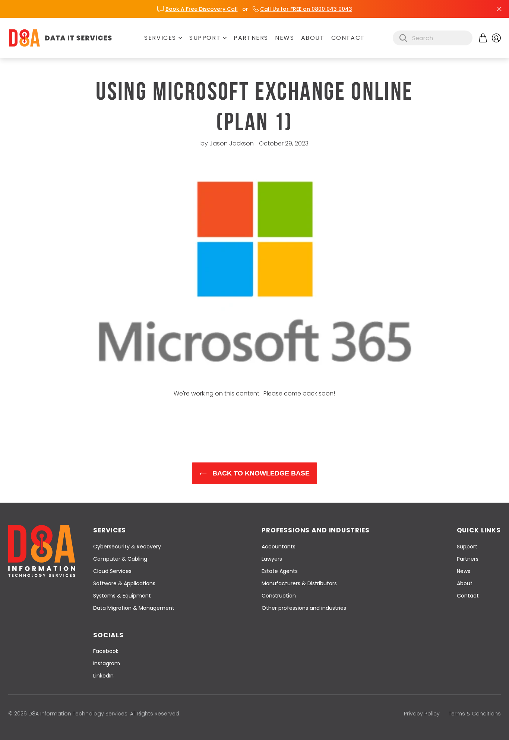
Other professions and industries (304, 608)
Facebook (105, 651)
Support (205, 37)
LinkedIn (103, 675)
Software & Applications (124, 583)
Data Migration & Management (133, 608)
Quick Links (479, 530)
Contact (348, 37)
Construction (279, 595)
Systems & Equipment (122, 595)
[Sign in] (496, 37)
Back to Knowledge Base (260, 473)
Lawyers (272, 559)
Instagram (106, 663)
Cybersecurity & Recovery (127, 546)
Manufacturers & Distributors (299, 583)
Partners (251, 37)
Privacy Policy (422, 713)
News (284, 37)
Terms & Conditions (475, 713)
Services (160, 37)
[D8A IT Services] (60, 38)
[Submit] (403, 37)
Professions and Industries (316, 530)
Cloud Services (112, 571)
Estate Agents (280, 571)
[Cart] (482, 37)
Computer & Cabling (120, 559)
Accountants (278, 546)
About (313, 37)
